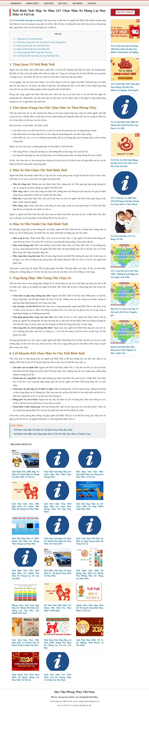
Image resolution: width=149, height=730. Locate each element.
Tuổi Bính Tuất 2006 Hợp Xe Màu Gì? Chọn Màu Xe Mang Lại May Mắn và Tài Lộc (25, 474)
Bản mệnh (77, 3)
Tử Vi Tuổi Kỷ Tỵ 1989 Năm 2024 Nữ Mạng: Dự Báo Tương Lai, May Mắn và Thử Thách (125, 201)
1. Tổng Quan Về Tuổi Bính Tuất (28, 39)
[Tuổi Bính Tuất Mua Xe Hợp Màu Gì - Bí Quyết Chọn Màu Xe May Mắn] (57, 558)
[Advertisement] (74, 718)
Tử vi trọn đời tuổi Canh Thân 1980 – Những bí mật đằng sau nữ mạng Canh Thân (124, 274)
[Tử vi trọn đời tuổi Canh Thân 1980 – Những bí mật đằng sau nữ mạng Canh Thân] (125, 256)
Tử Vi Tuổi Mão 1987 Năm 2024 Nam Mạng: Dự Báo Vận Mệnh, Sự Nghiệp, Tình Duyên (125, 87)
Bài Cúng (62, 3)
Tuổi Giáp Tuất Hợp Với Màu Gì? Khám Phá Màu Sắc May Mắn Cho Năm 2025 (57, 541)
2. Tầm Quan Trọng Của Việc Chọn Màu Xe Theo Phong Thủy (40, 42)
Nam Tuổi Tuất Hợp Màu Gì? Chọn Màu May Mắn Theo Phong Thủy (57, 474)
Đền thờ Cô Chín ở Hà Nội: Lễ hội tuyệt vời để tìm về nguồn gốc (124, 312)
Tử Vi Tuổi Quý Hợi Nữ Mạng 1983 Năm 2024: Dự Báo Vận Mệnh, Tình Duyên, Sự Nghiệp (124, 49)
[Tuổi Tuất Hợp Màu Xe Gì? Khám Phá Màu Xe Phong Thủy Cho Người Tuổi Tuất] (89, 491)
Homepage (16, 3)
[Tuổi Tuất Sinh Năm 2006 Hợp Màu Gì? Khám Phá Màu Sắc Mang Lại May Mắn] (25, 491)
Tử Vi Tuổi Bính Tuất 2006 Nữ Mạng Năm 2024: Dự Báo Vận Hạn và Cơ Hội (124, 125)
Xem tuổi (48, 3)
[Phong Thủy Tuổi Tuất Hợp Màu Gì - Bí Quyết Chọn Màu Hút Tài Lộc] (25, 592)
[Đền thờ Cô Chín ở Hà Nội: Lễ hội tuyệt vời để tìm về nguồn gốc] (125, 294)
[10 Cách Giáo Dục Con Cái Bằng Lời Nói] (125, 221)
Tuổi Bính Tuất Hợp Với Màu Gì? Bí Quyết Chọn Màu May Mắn (43, 430)
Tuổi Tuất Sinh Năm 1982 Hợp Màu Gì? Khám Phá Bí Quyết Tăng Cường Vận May (25, 642)
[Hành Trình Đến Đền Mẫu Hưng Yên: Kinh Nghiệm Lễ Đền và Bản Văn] (125, 332)
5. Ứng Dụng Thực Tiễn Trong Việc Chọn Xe (33, 52)
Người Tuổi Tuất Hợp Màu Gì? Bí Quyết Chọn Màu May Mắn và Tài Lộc (89, 608)
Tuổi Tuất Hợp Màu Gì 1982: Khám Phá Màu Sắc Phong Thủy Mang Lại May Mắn (25, 541)
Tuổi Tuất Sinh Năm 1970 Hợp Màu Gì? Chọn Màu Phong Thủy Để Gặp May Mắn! (57, 508)
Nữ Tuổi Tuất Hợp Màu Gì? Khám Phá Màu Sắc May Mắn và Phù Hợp (57, 608)
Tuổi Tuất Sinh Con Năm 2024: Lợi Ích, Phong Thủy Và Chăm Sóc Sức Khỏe (57, 677)
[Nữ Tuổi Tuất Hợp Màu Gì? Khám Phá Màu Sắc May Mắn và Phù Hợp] (57, 592)
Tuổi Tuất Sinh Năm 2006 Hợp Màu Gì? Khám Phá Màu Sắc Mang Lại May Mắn (25, 506)
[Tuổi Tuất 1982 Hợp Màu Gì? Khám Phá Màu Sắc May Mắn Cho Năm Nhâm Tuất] (25, 526)
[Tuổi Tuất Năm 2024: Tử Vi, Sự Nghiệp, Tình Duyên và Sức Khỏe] (89, 627)
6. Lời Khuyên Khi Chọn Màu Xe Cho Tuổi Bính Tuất (37, 56)
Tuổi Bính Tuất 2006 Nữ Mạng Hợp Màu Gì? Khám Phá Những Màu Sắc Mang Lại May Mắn (89, 574)
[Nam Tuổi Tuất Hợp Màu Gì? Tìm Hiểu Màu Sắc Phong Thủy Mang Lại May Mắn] (57, 459)
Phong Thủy (33, 3)
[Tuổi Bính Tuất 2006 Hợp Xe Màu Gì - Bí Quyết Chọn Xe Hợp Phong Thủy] (25, 459)
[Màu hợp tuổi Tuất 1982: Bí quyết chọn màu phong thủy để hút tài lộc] (89, 459)
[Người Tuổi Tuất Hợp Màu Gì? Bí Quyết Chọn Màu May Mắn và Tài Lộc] (89, 592)
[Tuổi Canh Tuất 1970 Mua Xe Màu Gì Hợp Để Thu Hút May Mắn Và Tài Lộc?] (89, 526)
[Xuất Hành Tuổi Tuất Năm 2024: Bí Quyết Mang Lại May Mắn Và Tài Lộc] (25, 662)
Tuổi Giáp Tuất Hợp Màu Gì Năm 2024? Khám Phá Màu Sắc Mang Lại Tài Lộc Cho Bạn (57, 644)
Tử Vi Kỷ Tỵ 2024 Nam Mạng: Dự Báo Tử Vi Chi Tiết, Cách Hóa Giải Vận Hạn (124, 163)
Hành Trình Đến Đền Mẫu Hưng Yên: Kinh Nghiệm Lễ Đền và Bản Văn (123, 350)
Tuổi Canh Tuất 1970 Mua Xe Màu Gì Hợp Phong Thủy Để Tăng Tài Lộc (89, 541)
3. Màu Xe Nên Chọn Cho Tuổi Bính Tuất (32, 46)
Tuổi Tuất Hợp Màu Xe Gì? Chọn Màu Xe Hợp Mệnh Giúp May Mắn (89, 506)
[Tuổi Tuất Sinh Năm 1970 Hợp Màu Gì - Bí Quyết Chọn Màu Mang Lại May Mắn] (57, 491)
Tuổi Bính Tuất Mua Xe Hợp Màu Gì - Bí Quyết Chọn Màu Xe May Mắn (57, 573)
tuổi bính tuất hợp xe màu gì (29, 20)
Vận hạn (92, 3)
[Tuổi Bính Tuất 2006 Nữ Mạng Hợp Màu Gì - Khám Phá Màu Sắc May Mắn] (89, 558)
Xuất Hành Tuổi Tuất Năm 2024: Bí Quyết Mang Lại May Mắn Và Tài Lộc (25, 677)
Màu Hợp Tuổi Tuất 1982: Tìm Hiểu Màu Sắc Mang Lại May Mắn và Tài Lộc (89, 474)
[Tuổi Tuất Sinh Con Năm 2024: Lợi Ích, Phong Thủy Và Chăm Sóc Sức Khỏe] (57, 662)
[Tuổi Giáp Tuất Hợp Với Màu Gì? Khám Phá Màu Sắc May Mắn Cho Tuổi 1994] (57, 526)
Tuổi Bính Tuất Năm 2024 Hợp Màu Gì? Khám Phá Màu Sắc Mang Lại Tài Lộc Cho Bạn (25, 574)
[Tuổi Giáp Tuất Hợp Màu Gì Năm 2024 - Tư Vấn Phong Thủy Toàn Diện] (57, 627)
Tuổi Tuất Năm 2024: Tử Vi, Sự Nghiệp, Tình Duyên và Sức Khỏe (89, 642)
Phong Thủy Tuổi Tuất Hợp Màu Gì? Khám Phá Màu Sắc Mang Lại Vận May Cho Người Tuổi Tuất (25, 609)
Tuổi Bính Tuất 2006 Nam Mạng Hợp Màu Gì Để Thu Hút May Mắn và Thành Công (52, 434)
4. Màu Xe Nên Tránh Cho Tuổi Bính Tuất (32, 49)
